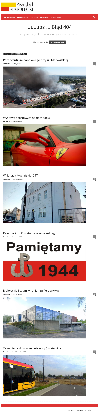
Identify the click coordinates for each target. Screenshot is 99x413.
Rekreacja (44, 17)
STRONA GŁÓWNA (57, 42)
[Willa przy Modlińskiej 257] (49, 202)
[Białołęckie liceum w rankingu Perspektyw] (49, 317)
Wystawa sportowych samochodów (26, 118)
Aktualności (9, 17)
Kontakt (70, 410)
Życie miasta (56, 17)
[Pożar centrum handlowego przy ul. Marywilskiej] (49, 87)
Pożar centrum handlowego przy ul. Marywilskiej (35, 60)
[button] (94, 17)
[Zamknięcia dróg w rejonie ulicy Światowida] (49, 375)
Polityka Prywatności (83, 410)
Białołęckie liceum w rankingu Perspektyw (31, 290)
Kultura (34, 17)
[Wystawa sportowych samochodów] (49, 145)
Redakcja (6, 64)
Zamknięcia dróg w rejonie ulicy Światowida (32, 348)
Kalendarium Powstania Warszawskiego (29, 233)
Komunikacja (22, 17)
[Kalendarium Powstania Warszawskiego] (49, 260)
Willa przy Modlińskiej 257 (20, 175)
